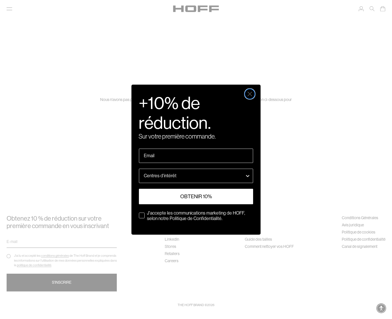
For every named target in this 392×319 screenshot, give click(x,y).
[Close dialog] (250, 94)
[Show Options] (248, 176)
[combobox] (194, 176)
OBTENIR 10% (196, 196)
